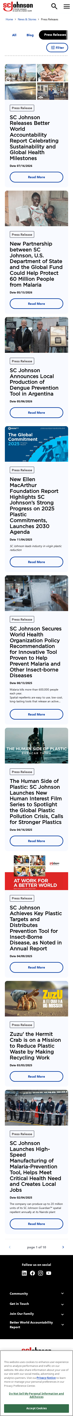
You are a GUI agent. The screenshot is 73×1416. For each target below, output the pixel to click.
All (14, 35)
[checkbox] (30, 35)
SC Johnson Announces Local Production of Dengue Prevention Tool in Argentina (34, 382)
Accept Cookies (36, 1408)
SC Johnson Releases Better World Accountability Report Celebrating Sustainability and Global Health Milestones (34, 137)
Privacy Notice (46, 1378)
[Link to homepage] (18, 6)
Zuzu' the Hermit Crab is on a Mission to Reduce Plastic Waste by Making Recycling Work (35, 1045)
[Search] (54, 6)
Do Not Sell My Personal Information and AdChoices (36, 1395)
